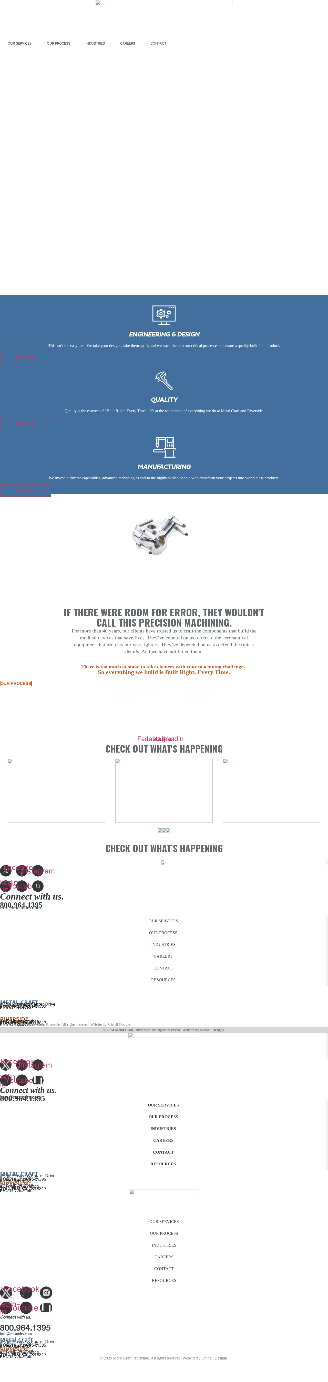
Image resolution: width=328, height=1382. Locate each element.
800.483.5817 (34, 1188)
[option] (164, 791)
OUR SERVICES (20, 43)
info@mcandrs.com (20, 907)
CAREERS (127, 43)
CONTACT (158, 43)
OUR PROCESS (58, 43)
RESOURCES (163, 980)
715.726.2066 (19, 1190)
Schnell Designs (118, 1025)
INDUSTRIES (95, 43)
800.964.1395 (34, 1006)
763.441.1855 (19, 1007)
